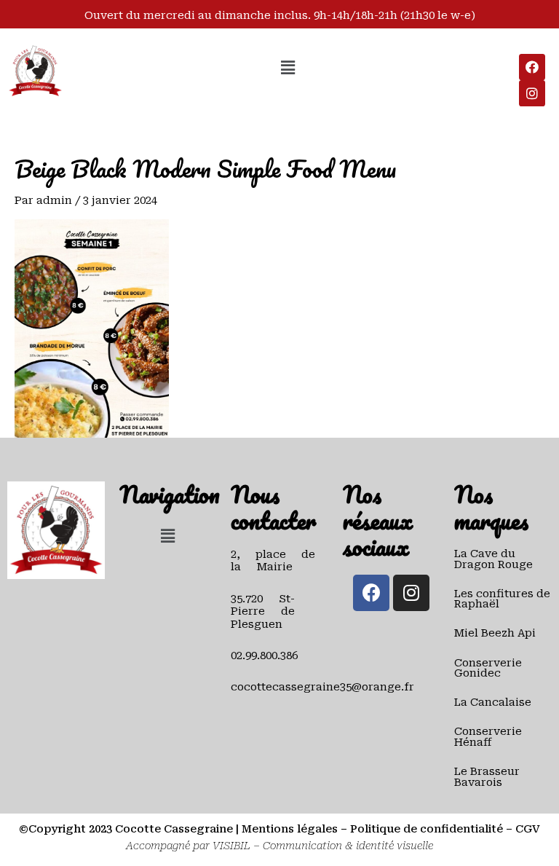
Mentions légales (290, 828)
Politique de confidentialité (426, 828)
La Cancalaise (492, 702)
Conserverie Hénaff (488, 737)
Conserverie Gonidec (488, 668)
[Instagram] (532, 93)
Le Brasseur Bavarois (487, 777)
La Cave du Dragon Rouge (493, 559)
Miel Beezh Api (495, 632)
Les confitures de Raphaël (502, 599)
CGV (527, 828)
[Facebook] (532, 67)
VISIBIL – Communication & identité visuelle (323, 845)
